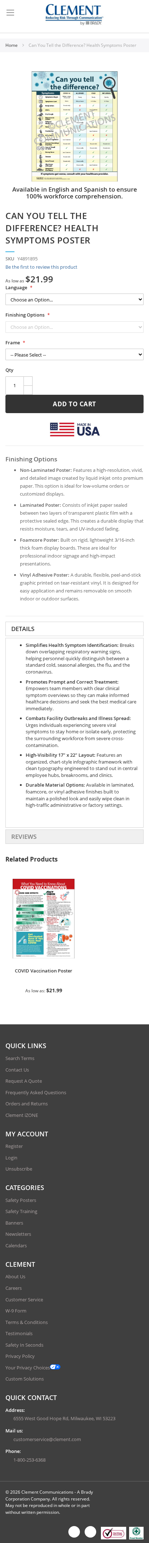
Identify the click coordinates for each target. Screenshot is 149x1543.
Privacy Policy (20, 1356)
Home (12, 45)
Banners (14, 1223)
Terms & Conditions (26, 1322)
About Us (15, 1276)
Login (11, 1157)
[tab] (74, 629)
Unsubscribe (18, 1169)
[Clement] (74, 14)
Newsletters (18, 1234)
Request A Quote (23, 1081)
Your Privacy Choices (27, 1367)
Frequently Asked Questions (35, 1092)
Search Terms (19, 1058)
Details (22, 629)
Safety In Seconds (24, 1345)
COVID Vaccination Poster (43, 970)
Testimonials (19, 1333)
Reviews (24, 836)
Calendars (16, 1245)
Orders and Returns (26, 1103)
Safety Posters (20, 1200)
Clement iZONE (21, 1115)
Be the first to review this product (41, 267)
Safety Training (21, 1211)
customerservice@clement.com (47, 1439)
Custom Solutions (24, 1379)
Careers (13, 1288)
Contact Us (17, 1069)
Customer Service (24, 1299)
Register (14, 1146)
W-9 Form (15, 1310)
